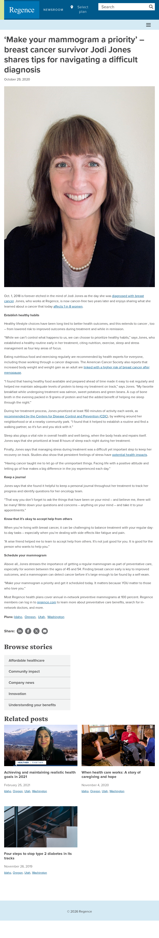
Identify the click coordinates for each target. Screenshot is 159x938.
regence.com (46, 602)
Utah (41, 617)
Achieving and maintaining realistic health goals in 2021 (40, 774)
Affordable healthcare (27, 660)
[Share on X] (36, 631)
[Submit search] (151, 6)
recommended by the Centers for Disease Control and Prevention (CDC (55, 416)
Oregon (30, 617)
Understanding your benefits (32, 704)
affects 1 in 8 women (68, 306)
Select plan (82, 9)
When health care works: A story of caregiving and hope (111, 774)
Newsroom (53, 10)
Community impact (24, 671)
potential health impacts (129, 454)
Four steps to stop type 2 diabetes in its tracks (38, 856)
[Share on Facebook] (28, 631)
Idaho (18, 617)
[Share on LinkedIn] (20, 631)
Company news (21, 682)
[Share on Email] (45, 631)
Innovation (17, 693)
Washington (55, 617)
